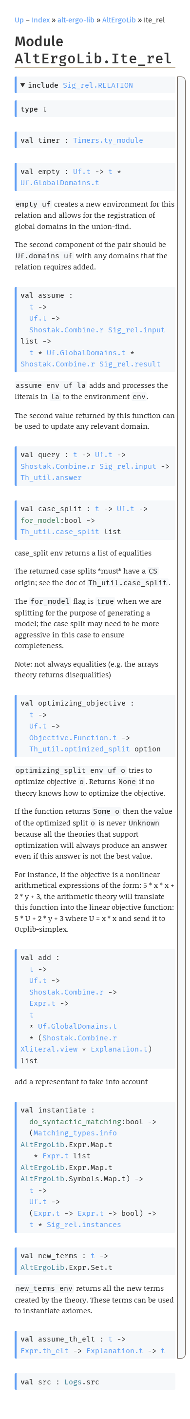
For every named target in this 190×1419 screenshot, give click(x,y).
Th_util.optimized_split (79, 749)
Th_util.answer (51, 477)
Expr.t (42, 1003)
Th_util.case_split (59, 531)
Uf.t (82, 171)
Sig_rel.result (130, 364)
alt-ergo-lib (76, 20)
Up (19, 20)
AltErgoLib (119, 20)
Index (41, 20)
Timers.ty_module (108, 140)
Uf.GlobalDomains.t (59, 182)
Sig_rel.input (136, 330)
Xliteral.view (48, 1049)
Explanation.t (119, 1049)
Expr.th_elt (44, 1350)
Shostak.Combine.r (66, 330)
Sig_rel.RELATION (98, 85)
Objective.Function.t (73, 737)
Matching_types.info (75, 1133)
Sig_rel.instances (84, 1224)
